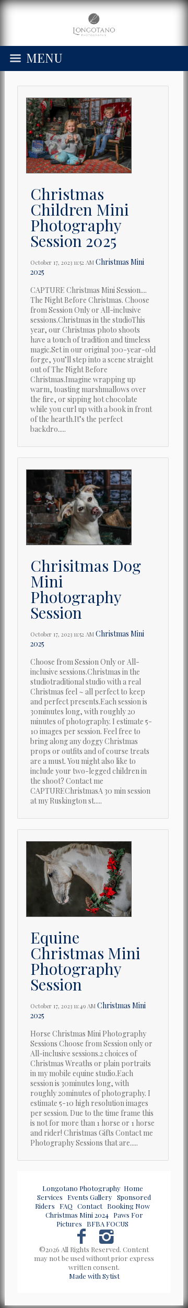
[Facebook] (81, 1235)
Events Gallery (89, 1197)
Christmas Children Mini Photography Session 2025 (79, 217)
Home (133, 1188)
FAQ (66, 1205)
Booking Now (128, 1205)
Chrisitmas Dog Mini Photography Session (85, 589)
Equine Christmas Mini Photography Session (85, 961)
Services (50, 1197)
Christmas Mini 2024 (77, 1214)
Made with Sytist (94, 1275)
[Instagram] (107, 1235)
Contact (89, 1205)
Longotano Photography (81, 1188)
